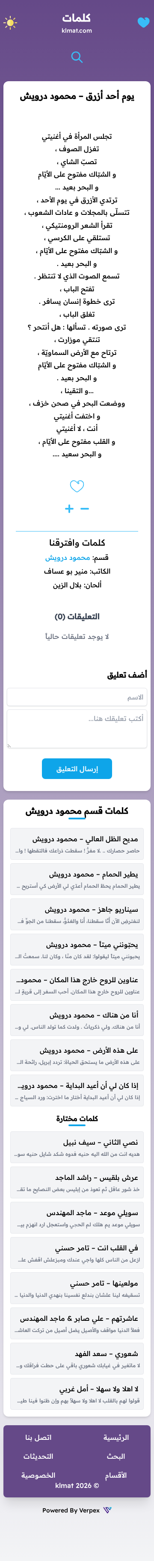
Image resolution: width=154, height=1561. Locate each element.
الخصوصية (38, 1475)
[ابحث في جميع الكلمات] (77, 57)
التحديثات (38, 1456)
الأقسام (116, 1475)
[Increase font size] (69, 509)
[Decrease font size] (85, 509)
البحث (116, 1456)
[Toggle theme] (10, 23)
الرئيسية (116, 1437)
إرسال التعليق (77, 768)
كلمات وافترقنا (77, 542)
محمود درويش (67, 557)
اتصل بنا (38, 1437)
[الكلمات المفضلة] (143, 22)
